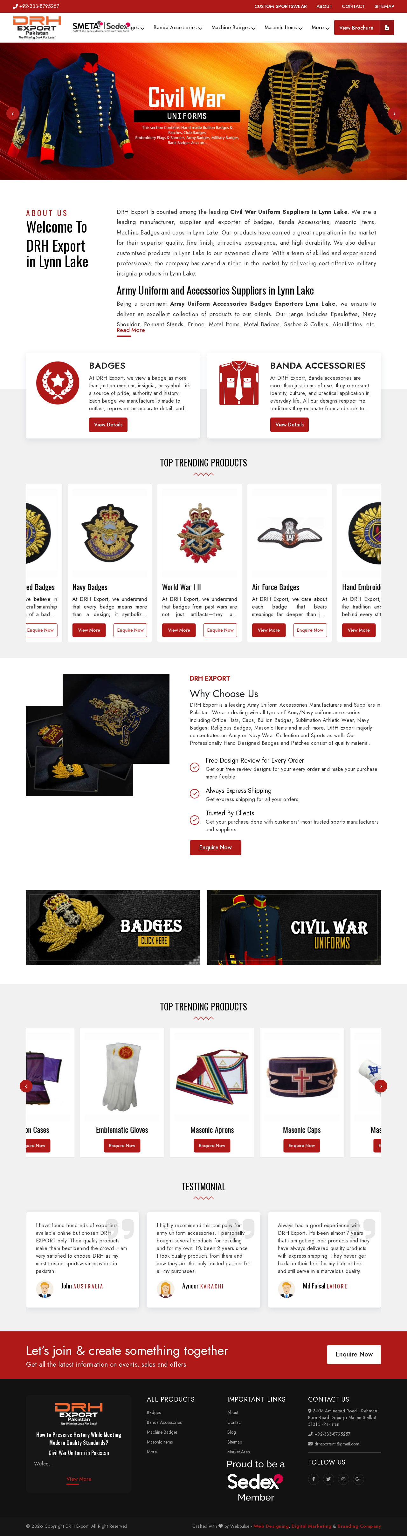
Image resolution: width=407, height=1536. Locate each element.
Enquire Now (89, 630)
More (318, 27)
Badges (130, 27)
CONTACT (353, 6)
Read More (131, 330)
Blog (231, 1432)
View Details (108, 424)
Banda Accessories (176, 27)
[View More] (113, 927)
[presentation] (12, 113)
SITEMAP (384, 6)
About (232, 1412)
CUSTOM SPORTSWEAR (280, 6)
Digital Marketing (312, 1526)
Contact (234, 1422)
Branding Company (359, 1526)
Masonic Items (281, 27)
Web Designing (271, 1526)
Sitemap (234, 1442)
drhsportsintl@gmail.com (336, 1444)
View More (48, 630)
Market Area (238, 1452)
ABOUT (324, 6)
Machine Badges (231, 27)
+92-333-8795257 (39, 6)
